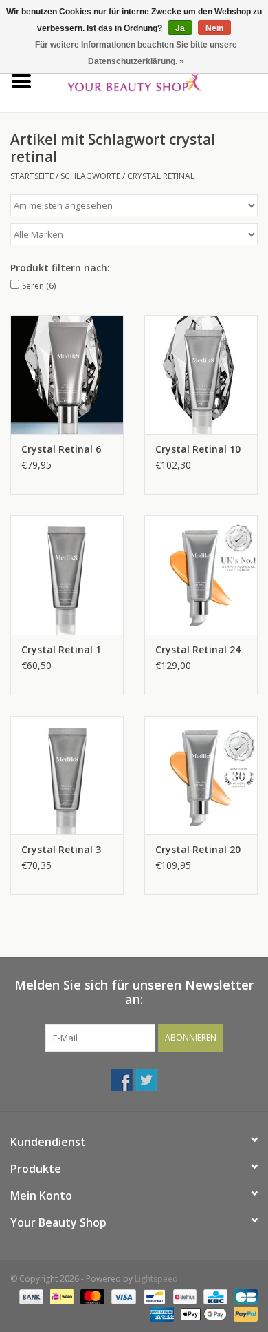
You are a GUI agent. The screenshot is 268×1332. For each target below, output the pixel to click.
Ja (180, 28)
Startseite (32, 176)
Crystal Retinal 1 (61, 649)
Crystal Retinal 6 (61, 448)
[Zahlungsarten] (29, 1296)
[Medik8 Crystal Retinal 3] (67, 775)
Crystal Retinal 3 (61, 849)
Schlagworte (90, 176)
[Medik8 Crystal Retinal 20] (201, 775)
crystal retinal (160, 176)
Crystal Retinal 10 (198, 448)
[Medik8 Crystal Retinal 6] (67, 374)
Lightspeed (156, 1278)
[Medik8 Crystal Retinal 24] (201, 575)
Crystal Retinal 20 (198, 849)
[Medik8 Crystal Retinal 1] (67, 575)
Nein (214, 28)
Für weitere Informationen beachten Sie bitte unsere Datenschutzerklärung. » (136, 53)
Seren (39, 285)
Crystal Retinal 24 (198, 649)
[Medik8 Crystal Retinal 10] (201, 374)
